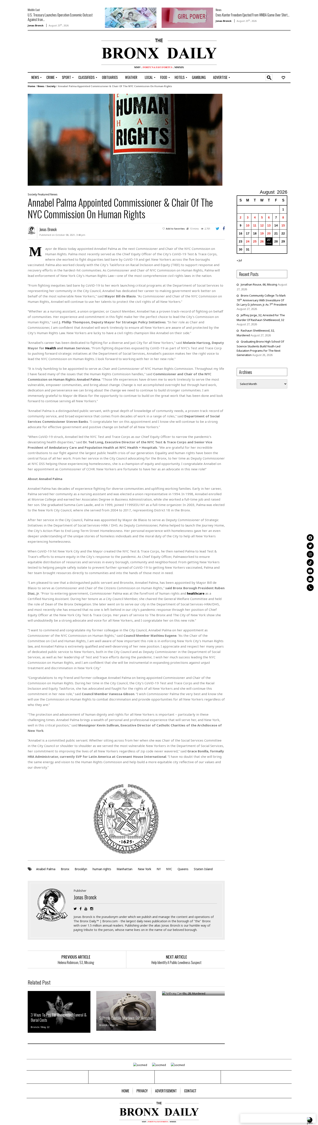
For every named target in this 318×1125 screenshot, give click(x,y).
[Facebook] (310, 537)
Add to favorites (175, 228)
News (218, 9)
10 (247, 225)
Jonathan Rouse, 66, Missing (259, 284)
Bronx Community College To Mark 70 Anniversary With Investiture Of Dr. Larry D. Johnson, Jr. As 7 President (262, 300)
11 (254, 225)
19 (262, 233)
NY (159, 869)
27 (269, 239)
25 (255, 241)
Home (31, 86)
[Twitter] (310, 546)
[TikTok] (310, 562)
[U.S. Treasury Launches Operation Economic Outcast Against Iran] (130, 17)
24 (247, 241)
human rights (102, 869)
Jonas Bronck (35, 25)
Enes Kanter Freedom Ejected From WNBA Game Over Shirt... (252, 15)
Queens (183, 869)
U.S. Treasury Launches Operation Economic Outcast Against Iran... (60, 17)
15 (283, 225)
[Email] (310, 579)
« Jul (239, 260)
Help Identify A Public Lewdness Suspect (176, 962)
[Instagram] (310, 554)
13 (269, 225)
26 (262, 241)
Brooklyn (81, 869)
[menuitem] (35, 78)
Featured (44, 194)
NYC (169, 869)
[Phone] (310, 587)
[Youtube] (310, 570)
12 (262, 225)
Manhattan (124, 869)
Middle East (34, 9)
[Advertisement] (53, 52)
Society (51, 86)
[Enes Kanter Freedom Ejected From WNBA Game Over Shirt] (187, 17)
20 (269, 233)
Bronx (65, 869)
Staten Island (203, 869)
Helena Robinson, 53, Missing (76, 962)
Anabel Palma (45, 869)
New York (144, 869)
